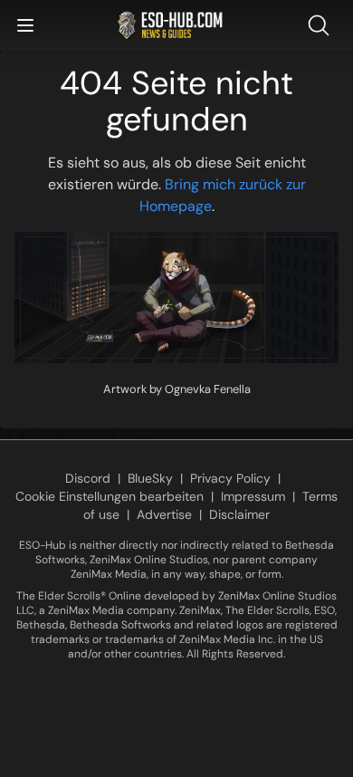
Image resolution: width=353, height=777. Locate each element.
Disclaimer (239, 514)
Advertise (164, 514)
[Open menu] (25, 25)
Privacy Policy (230, 478)
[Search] (322, 25)
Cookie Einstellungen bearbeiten (109, 496)
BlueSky (150, 478)
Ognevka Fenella (208, 389)
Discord (87, 478)
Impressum (253, 496)
